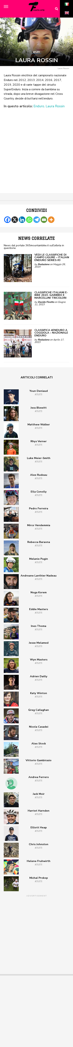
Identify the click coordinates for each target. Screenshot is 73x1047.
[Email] (44, 219)
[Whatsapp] (29, 219)
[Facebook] (7, 219)
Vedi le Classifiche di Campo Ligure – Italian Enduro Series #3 (51, 257)
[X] (14, 219)
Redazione (43, 264)
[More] (51, 219)
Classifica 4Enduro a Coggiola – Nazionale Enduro (51, 332)
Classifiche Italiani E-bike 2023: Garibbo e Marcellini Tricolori (51, 295)
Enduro (39, 106)
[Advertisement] (36, 147)
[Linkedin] (22, 219)
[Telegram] (36, 219)
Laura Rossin (55, 106)
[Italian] (67, 8)
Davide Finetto (46, 302)
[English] (67, 17)
